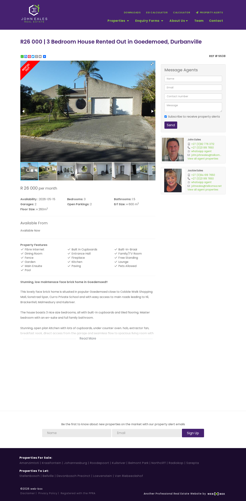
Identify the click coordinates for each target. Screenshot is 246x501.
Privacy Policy (47, 493)
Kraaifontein (51, 463)
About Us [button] (177, 21)
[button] (152, 64)
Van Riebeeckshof (129, 476)
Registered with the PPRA (78, 493)
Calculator (181, 12)
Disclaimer (27, 493)
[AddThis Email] (40, 56)
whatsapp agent (201, 151)
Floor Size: (27, 209)
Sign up (193, 433)
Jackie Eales (195, 170)
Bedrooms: (75, 199)
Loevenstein (102, 476)
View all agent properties (202, 158)
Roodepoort (99, 463)
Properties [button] (117, 21)
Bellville (48, 476)
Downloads (132, 12)
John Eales (194, 139)
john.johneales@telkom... (206, 155)
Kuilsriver (119, 463)
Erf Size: (119, 204)
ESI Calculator (157, 12)
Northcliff (158, 463)
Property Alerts (211, 12)
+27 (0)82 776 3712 (202, 144)
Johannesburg (75, 463)
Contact (216, 21)
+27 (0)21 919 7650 (202, 147)
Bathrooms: (122, 199)
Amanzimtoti (29, 463)
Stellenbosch (29, 476)
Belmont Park (138, 463)
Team (199, 21)
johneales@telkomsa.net (206, 186)
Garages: (27, 204)
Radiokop (176, 463)
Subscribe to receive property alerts (194, 117)
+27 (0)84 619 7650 (203, 175)
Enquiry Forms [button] (147, 21)
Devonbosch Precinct (73, 476)
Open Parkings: (78, 204)
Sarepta (192, 463)
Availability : (29, 199)
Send (171, 125)
